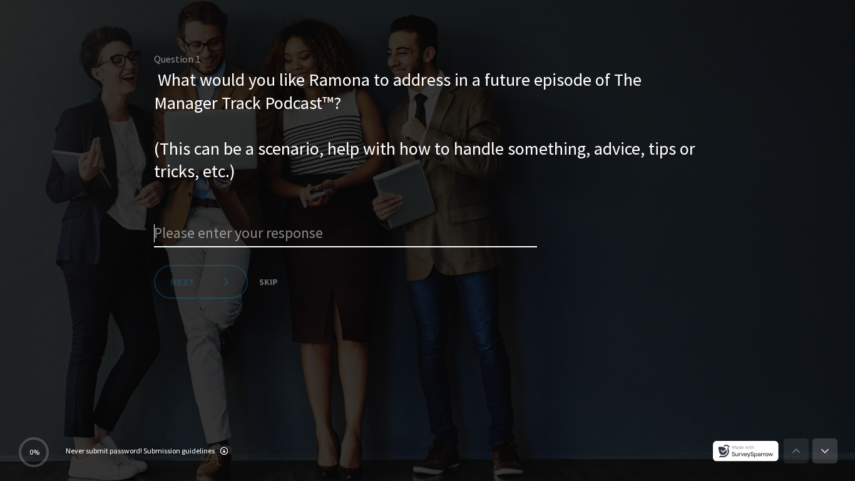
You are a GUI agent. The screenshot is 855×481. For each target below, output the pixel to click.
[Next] (824, 450)
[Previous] (796, 450)
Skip (268, 281)
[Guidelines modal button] (224, 452)
